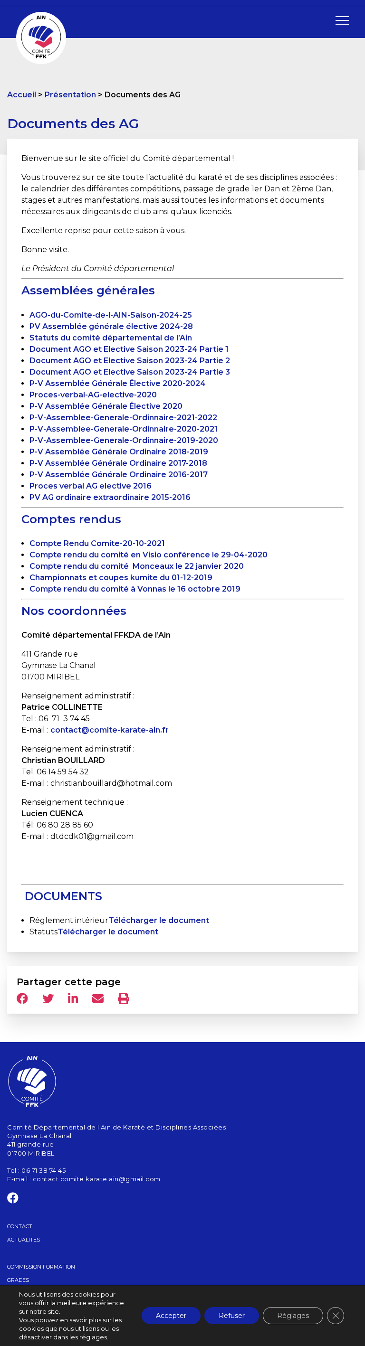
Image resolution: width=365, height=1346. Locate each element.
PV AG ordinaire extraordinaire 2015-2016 (110, 497)
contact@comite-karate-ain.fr (109, 729)
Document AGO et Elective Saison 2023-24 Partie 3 (129, 372)
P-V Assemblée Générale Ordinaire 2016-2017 (118, 474)
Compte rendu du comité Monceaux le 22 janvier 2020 (136, 566)
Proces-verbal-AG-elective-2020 (93, 394)
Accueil (21, 94)
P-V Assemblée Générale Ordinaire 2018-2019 (118, 451)
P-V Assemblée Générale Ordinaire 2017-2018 (118, 463)
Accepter (171, 1315)
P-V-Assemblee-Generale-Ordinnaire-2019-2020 (123, 440)
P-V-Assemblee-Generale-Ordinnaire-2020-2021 (123, 428)
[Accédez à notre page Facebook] (13, 1200)
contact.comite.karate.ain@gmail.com (97, 1179)
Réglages (293, 1315)
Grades (18, 1280)
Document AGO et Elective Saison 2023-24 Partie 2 (129, 360)
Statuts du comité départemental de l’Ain (110, 337)
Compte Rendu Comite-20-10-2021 (97, 543)
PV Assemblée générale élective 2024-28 (111, 326)
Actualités (23, 1239)
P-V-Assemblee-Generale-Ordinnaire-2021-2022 (123, 417)
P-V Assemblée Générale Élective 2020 (105, 406)
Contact (19, 1226)
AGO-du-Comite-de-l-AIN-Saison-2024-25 (110, 315)
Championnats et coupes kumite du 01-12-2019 (120, 577)
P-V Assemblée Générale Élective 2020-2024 (117, 383)
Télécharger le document (158, 920)
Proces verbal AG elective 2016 (90, 485)
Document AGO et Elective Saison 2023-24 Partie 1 (129, 349)
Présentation (70, 94)
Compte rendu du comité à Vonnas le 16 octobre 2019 (134, 588)
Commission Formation (41, 1266)
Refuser (232, 1315)
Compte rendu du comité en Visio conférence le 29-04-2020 (148, 554)
